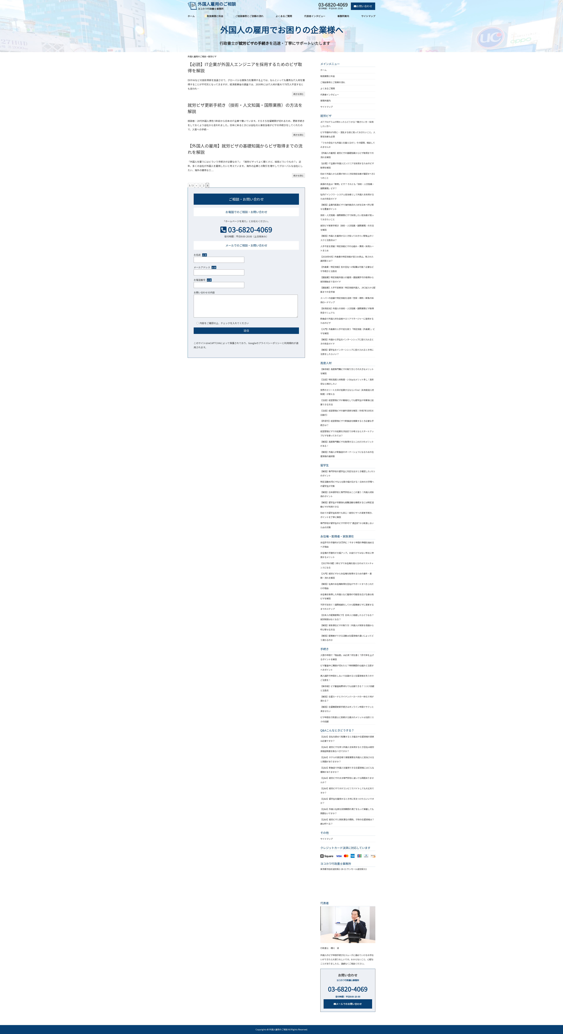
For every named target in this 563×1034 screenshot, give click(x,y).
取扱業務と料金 (215, 16)
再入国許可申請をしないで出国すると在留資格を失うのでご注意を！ (347, 677)
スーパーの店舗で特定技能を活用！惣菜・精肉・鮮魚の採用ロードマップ (347, 300)
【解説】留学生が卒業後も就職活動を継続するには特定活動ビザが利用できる (347, 504)
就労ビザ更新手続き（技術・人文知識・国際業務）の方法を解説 (347, 227)
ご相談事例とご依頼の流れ (249, 16)
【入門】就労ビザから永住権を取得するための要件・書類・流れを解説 (346, 575)
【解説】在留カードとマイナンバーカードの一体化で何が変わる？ (347, 698)
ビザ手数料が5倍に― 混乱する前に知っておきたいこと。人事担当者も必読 (347, 134)
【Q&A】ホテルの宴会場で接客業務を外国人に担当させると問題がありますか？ (347, 759)
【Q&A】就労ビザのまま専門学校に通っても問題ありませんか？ (347, 780)
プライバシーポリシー (270, 343)
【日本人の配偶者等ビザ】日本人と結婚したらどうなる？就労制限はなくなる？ (347, 617)
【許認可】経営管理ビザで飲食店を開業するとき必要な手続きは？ (347, 423)
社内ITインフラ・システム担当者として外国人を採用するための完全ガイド (347, 196)
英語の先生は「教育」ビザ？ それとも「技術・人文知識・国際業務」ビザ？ (347, 186)
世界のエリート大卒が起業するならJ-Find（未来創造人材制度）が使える (347, 392)
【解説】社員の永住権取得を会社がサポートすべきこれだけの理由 (347, 586)
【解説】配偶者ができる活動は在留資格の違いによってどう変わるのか (347, 637)
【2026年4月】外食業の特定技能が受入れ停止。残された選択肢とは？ (346, 258)
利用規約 (289, 343)
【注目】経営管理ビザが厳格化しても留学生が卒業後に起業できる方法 (347, 402)
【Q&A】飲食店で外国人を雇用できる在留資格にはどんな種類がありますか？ (347, 769)
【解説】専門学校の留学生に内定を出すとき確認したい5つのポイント (347, 473)
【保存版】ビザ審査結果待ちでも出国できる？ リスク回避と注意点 (347, 688)
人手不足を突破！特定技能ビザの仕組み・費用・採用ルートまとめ (347, 248)
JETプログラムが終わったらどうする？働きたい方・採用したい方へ (346, 124)
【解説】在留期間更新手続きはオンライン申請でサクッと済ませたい (347, 709)
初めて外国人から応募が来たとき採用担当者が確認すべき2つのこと (347, 175)
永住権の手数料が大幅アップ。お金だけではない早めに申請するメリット (347, 555)
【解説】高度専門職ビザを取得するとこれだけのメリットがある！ (347, 443)
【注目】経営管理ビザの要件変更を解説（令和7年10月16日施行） (346, 412)
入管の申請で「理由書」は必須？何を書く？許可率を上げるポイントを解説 (347, 657)
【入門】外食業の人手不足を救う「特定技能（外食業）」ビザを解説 (347, 331)
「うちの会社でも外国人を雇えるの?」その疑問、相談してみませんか (347, 144)
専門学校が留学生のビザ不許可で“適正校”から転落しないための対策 (347, 525)
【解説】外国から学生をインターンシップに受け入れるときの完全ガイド (347, 341)
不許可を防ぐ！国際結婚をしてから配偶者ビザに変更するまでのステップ (347, 606)
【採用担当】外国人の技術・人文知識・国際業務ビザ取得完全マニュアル (347, 310)
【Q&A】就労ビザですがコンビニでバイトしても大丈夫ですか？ (347, 790)
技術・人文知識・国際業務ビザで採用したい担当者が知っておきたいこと (347, 217)
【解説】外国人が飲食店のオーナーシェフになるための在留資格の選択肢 (347, 454)
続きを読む (298, 94)
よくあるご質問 (284, 16)
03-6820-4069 (250, 229)
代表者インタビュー (314, 16)
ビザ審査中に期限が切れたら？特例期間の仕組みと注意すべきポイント (347, 667)
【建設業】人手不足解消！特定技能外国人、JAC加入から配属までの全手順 (347, 289)
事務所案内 (343, 16)
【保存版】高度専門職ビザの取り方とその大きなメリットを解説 (347, 371)
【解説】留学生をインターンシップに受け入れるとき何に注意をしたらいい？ (347, 351)
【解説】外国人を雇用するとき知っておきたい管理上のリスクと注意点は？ (347, 238)
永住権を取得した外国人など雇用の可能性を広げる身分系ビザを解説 (347, 596)
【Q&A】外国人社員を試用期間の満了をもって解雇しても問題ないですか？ (347, 811)
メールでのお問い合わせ (349, 1004)
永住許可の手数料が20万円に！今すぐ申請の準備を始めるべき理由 (347, 544)
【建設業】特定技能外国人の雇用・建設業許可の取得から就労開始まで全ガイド (347, 279)
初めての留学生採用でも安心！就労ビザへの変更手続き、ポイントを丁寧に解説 (347, 515)
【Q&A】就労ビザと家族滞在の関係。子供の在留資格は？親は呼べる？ (347, 821)
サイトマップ (368, 16)
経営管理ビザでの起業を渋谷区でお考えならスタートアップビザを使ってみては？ (347, 433)
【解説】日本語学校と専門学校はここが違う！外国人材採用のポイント (347, 494)
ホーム (191, 16)
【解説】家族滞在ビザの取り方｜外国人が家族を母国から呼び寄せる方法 (347, 627)
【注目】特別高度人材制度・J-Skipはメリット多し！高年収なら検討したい (347, 381)
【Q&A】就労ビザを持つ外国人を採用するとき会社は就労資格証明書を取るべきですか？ (347, 749)
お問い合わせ (364, 6)
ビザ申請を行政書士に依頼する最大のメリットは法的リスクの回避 (347, 719)
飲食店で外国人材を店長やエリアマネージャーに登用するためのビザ (347, 320)
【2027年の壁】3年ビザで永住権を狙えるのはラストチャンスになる (346, 565)
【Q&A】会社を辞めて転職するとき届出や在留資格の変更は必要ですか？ (347, 738)
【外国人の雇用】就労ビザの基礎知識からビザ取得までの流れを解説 (347, 155)
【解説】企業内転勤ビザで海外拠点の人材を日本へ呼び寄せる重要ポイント (347, 206)
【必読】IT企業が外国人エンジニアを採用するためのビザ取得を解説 (347, 165)
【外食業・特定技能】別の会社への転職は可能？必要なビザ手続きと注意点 (347, 269)
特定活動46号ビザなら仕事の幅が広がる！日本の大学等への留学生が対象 (347, 483)
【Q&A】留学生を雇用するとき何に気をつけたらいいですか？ (347, 800)
